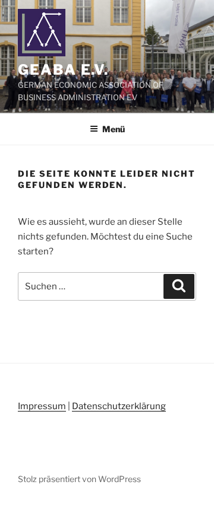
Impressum (42, 406)
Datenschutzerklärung (119, 406)
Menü (113, 129)
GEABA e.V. (63, 69)
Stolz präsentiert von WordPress (79, 479)
